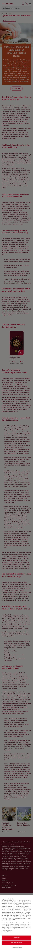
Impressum (4, 932)
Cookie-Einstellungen (9, 926)
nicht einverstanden (16, 942)
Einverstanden (16, 937)
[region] (16, 923)
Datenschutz (10, 932)
